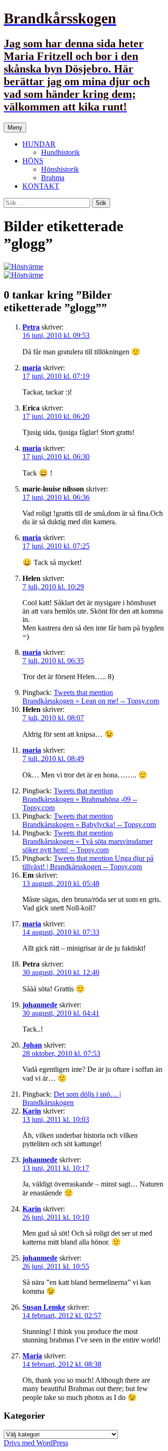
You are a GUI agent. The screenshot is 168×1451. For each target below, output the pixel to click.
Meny (14, 127)
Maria (32, 1356)
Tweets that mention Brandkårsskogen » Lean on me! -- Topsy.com (90, 697)
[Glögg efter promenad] (23, 267)
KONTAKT (40, 186)
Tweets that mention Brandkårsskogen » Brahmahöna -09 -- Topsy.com (79, 799)
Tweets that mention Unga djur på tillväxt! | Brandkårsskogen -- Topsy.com (88, 862)
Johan (32, 1045)
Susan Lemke (43, 1307)
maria (31, 368)
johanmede (39, 1005)
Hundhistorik (60, 152)
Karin (31, 1111)
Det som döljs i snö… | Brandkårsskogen (71, 1098)
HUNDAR (39, 144)
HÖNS (32, 161)
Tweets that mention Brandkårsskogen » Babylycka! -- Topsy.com (89, 820)
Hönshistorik (60, 169)
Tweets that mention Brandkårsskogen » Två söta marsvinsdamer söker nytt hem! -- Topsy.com (87, 841)
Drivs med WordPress (36, 1443)
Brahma (52, 178)
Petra (31, 327)
